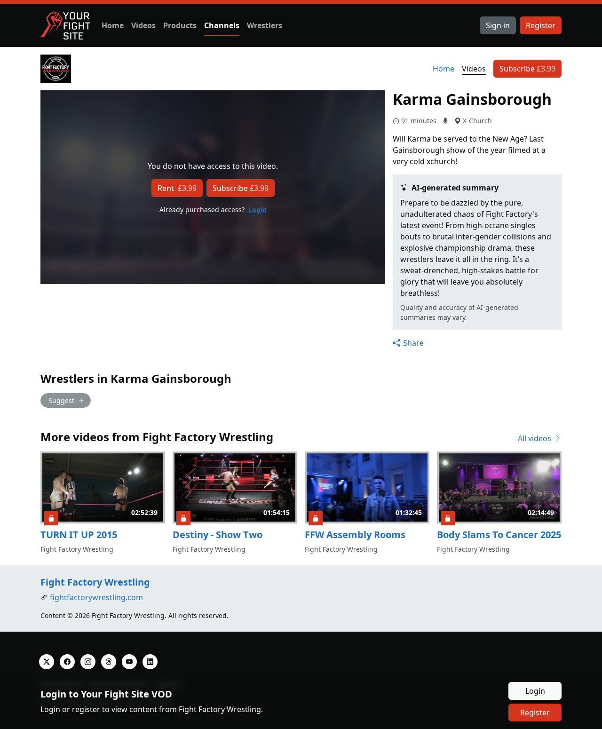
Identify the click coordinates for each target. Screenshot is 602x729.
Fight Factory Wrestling (95, 582)
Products (180, 25)
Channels (221, 25)
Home (113, 25)
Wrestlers (264, 25)
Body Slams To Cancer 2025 (499, 534)
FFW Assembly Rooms (355, 534)
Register (540, 25)
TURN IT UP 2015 (78, 534)
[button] (408, 343)
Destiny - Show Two (217, 534)
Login (257, 209)
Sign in (498, 25)
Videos (143, 25)
